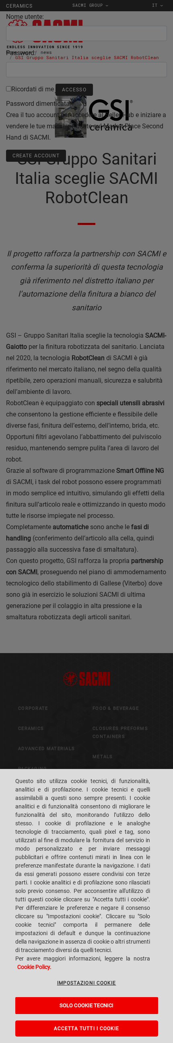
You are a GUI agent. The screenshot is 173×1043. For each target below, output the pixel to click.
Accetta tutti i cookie (86, 1028)
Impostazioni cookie (86, 983)
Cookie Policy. (34, 967)
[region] (86, 906)
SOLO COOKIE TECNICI (86, 1005)
